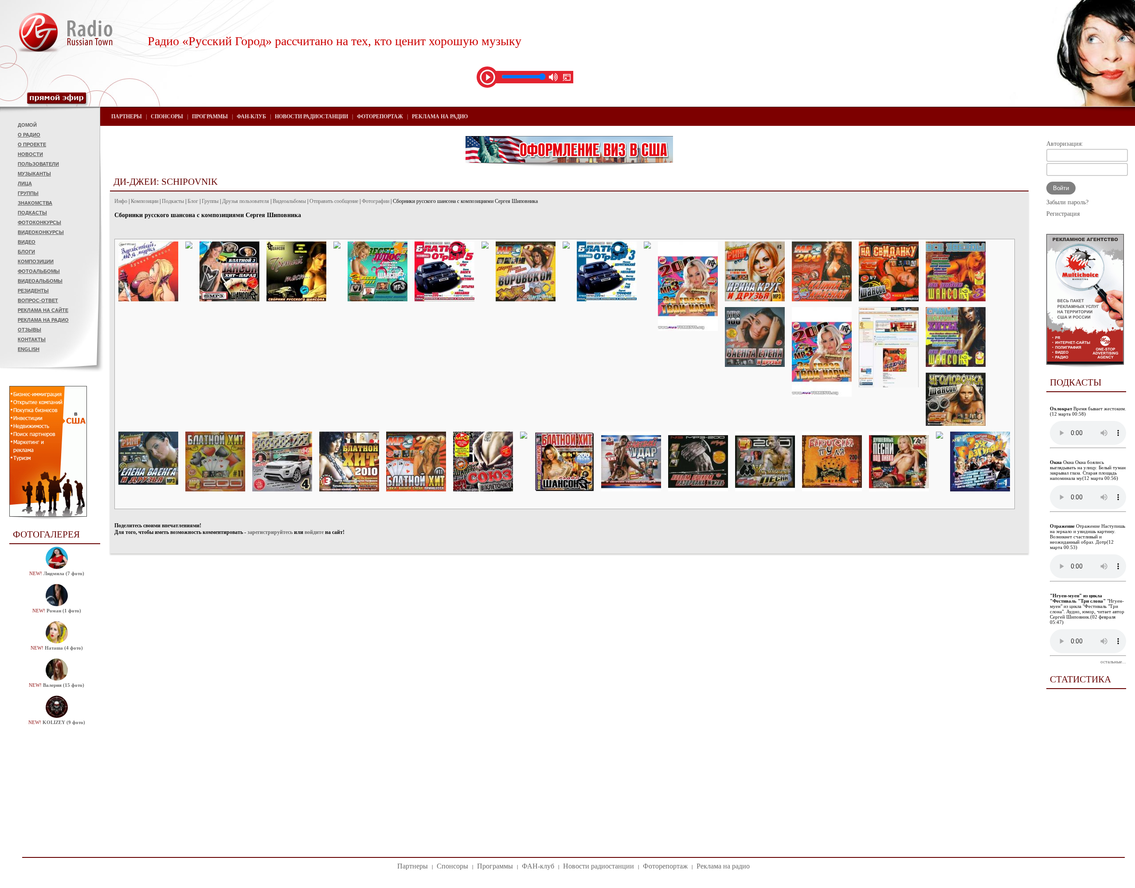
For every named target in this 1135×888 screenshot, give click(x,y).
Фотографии (375, 201)
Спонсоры (167, 116)
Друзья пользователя (245, 201)
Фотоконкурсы (39, 222)
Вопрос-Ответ (38, 300)
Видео (26, 242)
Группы (28, 193)
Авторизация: (1064, 143)
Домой (27, 125)
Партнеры (126, 116)
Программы (210, 116)
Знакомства (35, 203)
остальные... (1113, 661)
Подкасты (32, 212)
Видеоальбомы (40, 281)
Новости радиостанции (311, 116)
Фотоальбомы (39, 271)
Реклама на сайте (43, 310)
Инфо (120, 201)
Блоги (26, 251)
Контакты (32, 339)
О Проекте (32, 144)
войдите (314, 532)
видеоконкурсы (41, 232)
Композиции (36, 261)
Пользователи (38, 164)
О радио (29, 134)
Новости (30, 154)
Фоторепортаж (380, 116)
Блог (193, 201)
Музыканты (34, 173)
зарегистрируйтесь (270, 532)
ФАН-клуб (251, 116)
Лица (25, 183)
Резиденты (33, 290)
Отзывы (29, 329)
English (28, 349)
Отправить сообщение (333, 201)
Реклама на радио (43, 320)
